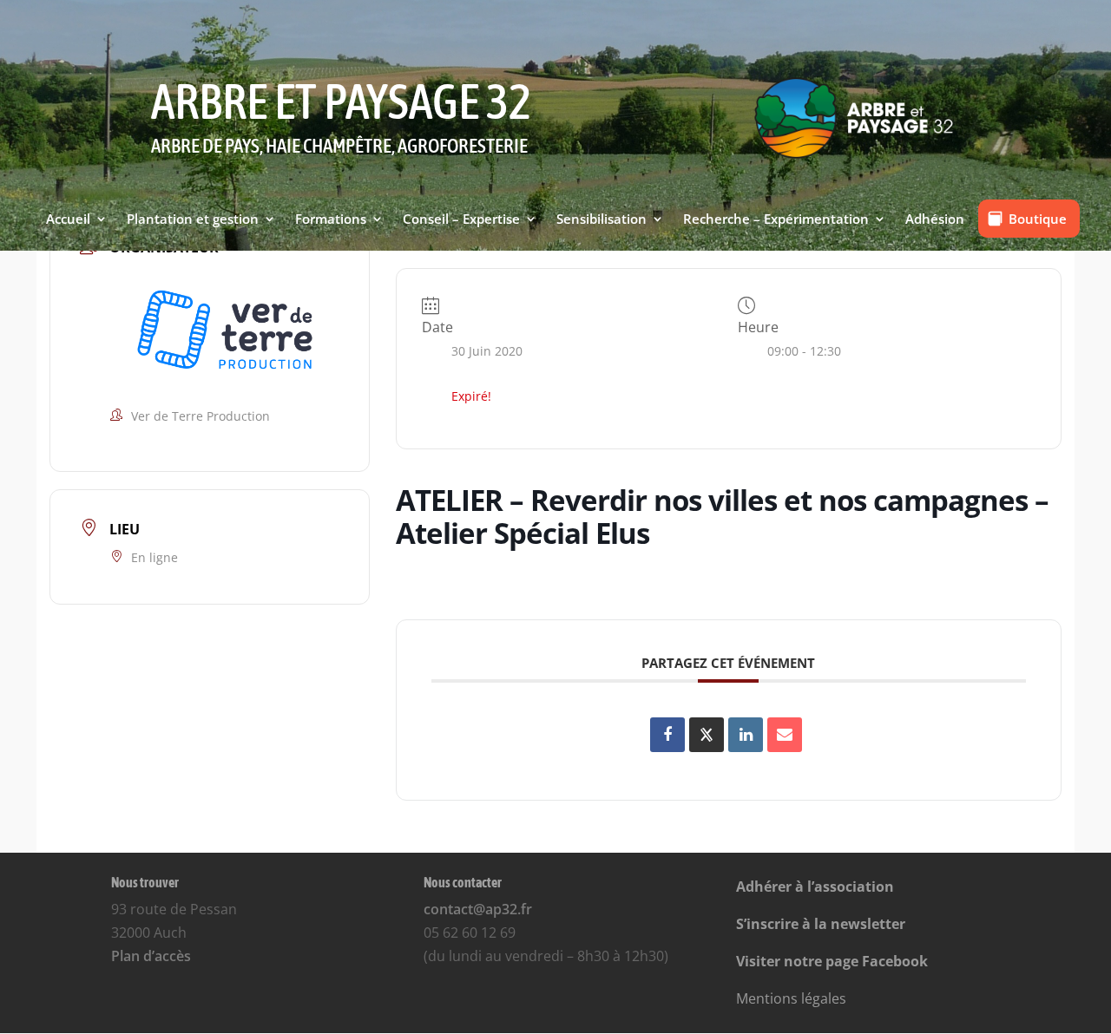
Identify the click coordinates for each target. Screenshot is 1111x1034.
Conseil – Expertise (461, 220)
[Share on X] (706, 734)
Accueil (68, 220)
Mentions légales (791, 998)
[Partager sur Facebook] (667, 734)
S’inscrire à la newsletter (820, 923)
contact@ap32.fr (478, 909)
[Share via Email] (784, 734)
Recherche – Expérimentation (776, 220)
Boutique (1038, 218)
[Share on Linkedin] (745, 734)
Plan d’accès (151, 955)
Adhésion (934, 220)
